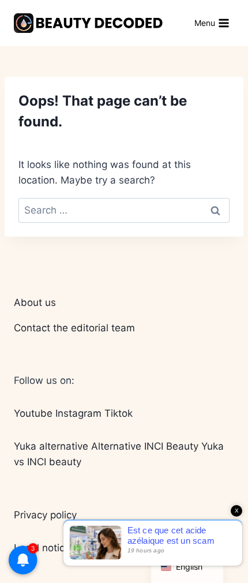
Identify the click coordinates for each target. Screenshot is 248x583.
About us (35, 302)
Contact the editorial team (74, 328)
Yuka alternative (51, 446)
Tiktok (118, 413)
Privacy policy (45, 515)
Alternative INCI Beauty (144, 446)
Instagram (78, 413)
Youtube (33, 413)
